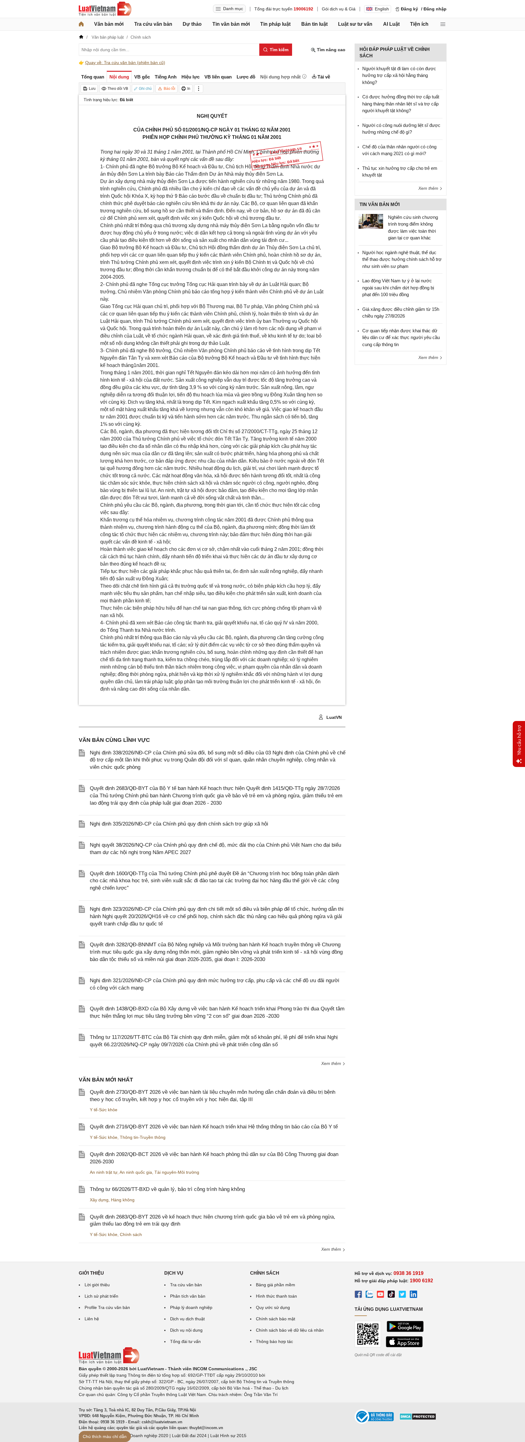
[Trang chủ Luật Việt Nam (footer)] (109, 1362)
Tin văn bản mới (231, 24)
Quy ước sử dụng (273, 1307)
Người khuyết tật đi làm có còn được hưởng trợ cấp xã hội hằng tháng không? (399, 75)
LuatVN (333, 717)
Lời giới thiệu (97, 1284)
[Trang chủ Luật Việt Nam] (105, 9)
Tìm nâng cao (330, 49)
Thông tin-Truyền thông (142, 1137)
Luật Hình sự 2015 (228, 1435)
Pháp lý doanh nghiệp (191, 1307)
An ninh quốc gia (136, 1172)
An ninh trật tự (103, 1172)
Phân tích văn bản (187, 1296)
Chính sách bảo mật (275, 1318)
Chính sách (131, 1234)
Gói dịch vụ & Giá (339, 8)
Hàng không (123, 1199)
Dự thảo (192, 24)
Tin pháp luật (275, 24)
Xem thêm (331, 1063)
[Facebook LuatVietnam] (358, 1295)
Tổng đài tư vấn (185, 1341)
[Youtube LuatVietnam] (380, 1295)
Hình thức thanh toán (276, 1296)
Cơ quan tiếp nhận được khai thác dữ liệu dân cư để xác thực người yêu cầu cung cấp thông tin (401, 337)
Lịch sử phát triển (101, 1296)
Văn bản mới (109, 24)
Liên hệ (92, 1318)
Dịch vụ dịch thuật (187, 1318)
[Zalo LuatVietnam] (369, 1295)
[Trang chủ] (81, 24)
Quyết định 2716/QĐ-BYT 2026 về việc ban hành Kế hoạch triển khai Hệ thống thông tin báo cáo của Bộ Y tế (214, 1127)
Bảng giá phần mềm (275, 1284)
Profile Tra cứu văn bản (107, 1307)
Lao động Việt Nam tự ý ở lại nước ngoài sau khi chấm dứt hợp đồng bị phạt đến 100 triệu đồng (398, 287)
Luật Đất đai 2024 (189, 1435)
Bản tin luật (314, 24)
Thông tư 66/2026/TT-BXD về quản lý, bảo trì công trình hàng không (167, 1189)
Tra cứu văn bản (153, 24)
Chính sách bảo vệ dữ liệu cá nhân (290, 1330)
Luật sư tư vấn (355, 24)
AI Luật (391, 24)
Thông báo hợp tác (274, 1341)
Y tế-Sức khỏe (103, 1109)
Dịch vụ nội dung (186, 1330)
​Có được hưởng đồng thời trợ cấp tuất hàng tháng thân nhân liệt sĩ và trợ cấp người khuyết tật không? (400, 103)
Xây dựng (99, 1199)
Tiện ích (419, 24)
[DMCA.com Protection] (417, 1418)
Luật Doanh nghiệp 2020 (144, 1435)
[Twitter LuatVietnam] (402, 1295)
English (382, 8)
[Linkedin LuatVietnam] (413, 1295)
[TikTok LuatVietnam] (391, 1295)
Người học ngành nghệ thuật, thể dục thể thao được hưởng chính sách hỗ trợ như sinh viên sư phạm (402, 259)
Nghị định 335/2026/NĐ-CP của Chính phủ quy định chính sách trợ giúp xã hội (179, 824)
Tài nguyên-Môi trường (176, 1172)
